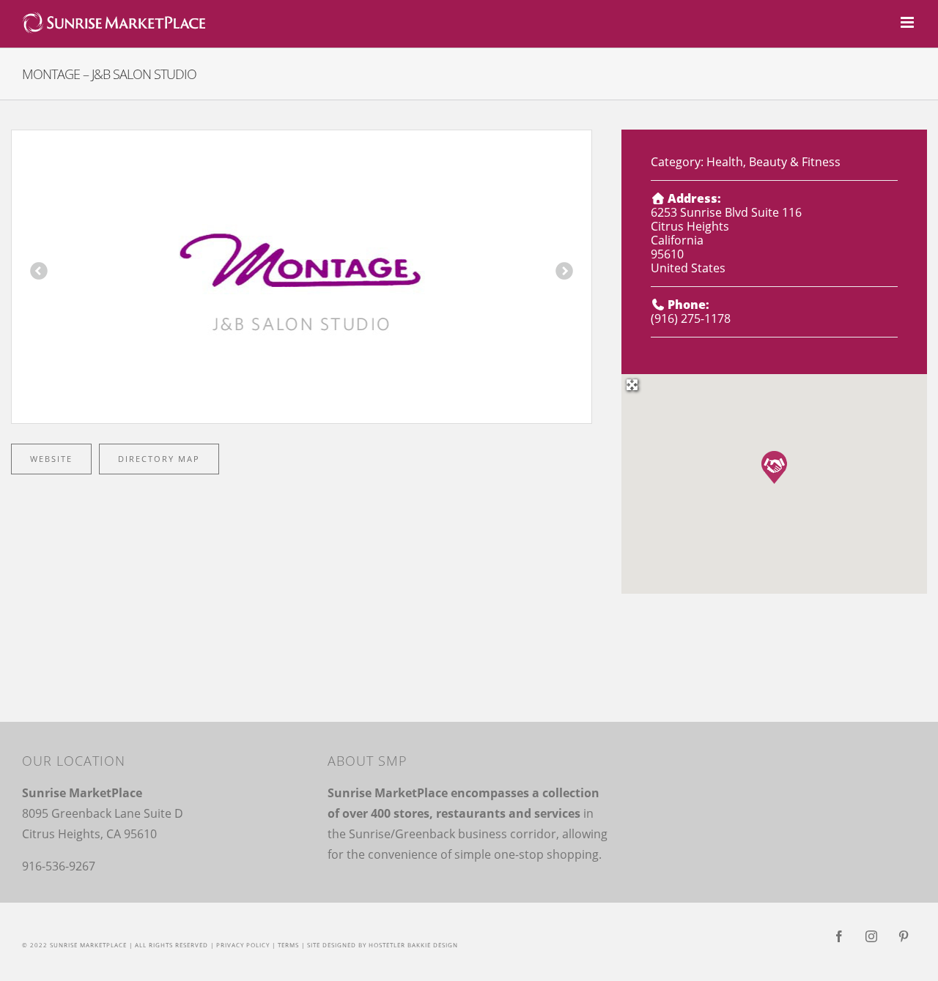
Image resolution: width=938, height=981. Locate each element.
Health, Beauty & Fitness (773, 162)
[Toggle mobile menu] (908, 22)
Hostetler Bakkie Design (413, 945)
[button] (774, 467)
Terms (288, 945)
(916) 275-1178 (691, 318)
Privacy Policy (243, 945)
